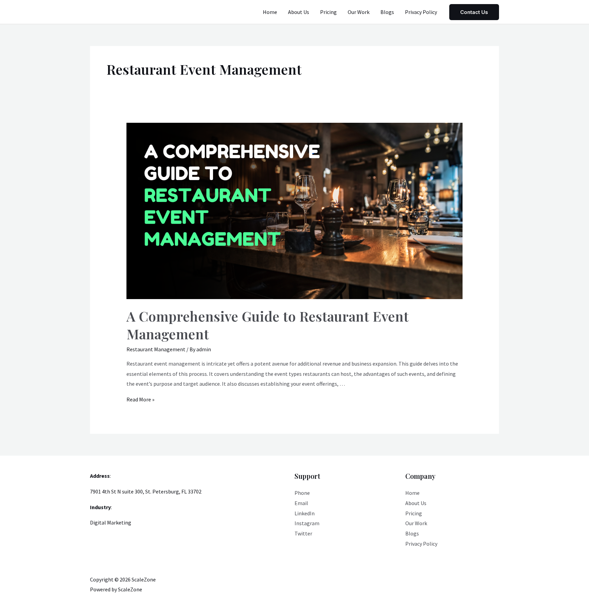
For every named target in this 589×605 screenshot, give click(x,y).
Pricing (328, 12)
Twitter (303, 533)
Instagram (306, 523)
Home (270, 12)
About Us (298, 12)
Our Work (358, 12)
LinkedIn (304, 513)
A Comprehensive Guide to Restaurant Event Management (267, 325)
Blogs (387, 12)
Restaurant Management (155, 349)
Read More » (140, 399)
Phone (302, 492)
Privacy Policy (421, 12)
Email (301, 503)
